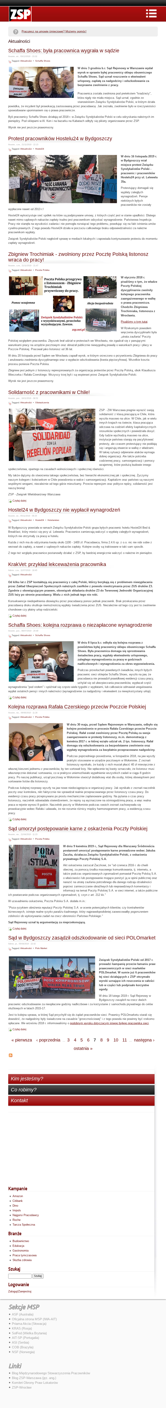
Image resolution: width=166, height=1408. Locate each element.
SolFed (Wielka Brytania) (29, 1333)
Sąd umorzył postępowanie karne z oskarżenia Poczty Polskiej (77, 828)
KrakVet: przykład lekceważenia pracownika (57, 564)
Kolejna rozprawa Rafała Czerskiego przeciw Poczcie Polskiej (77, 707)
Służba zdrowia (22, 1260)
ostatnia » (83, 1048)
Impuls (17, 1210)
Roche (17, 1219)
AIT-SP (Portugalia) (25, 1337)
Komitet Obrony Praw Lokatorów (35, 1382)
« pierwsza (21, 1040)
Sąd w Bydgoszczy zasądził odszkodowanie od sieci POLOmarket (81, 938)
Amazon (18, 1196)
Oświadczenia (42, 402)
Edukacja (18, 1245)
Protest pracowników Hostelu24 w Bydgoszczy (60, 138)
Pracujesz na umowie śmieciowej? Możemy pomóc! (54, 31)
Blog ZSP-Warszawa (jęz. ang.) (34, 1378)
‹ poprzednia (48, 1040)
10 (115, 1040)
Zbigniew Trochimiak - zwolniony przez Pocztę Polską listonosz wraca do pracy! (78, 257)
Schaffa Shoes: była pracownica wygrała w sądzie (63, 50)
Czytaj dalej (19, 500)
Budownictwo (21, 1241)
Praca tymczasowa (25, 1255)
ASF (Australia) (23, 1314)
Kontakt (19, 1100)
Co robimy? (24, 1089)
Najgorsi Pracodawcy (26, 1215)
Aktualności (26, 61)
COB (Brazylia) (23, 1347)
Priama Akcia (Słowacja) (29, 1323)
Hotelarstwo (53, 520)
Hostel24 (39, 149)
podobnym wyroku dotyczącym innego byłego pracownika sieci (109, 1023)
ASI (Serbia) (20, 1342)
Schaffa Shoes (42, 61)
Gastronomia (21, 1250)
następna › (144, 1040)
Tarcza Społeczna (24, 1224)
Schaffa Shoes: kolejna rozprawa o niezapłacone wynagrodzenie (80, 625)
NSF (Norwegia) (23, 1352)
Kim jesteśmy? (27, 1078)
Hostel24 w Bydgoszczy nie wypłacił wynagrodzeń (64, 510)
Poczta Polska (42, 270)
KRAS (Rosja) (22, 1328)
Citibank (18, 1200)
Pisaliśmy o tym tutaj (134, 321)
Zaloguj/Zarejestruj (19, 1291)
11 (124, 1040)
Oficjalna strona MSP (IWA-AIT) (34, 1319)
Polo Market (41, 948)
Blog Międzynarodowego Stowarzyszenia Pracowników (51, 1373)
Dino (15, 1205)
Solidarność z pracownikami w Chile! (49, 392)
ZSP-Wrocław (22, 1387)
